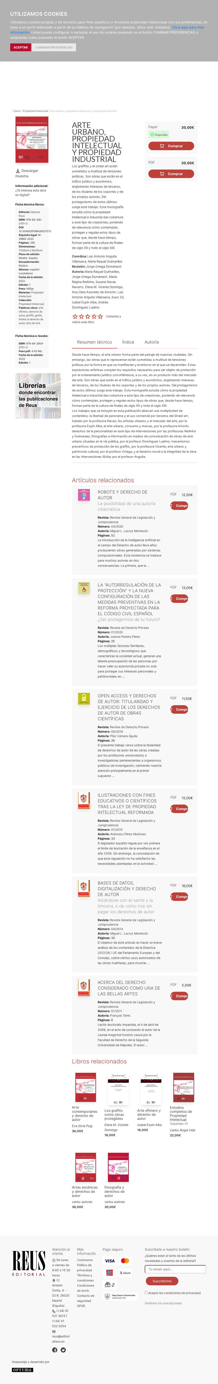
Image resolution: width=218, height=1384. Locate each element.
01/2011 (116, 1011)
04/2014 (116, 929)
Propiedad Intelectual (35, 111)
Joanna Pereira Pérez (125, 636)
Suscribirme (162, 1281)
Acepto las (174, 1293)
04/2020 (116, 526)
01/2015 (116, 829)
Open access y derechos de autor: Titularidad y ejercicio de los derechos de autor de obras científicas (129, 707)
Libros (17, 111)
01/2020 (116, 632)
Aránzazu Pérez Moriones (128, 834)
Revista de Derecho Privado (129, 627)
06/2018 (116, 731)
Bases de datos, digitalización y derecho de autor (127, 888)
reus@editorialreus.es (61, 1338)
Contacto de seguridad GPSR (85, 1301)
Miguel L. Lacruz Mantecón (129, 531)
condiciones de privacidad (182, 1293)
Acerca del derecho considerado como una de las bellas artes (129, 988)
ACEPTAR (21, 47)
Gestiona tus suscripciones (163, 1303)
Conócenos (85, 1260)
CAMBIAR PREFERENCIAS (54, 47)
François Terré (120, 1015)
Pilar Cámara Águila (123, 736)
